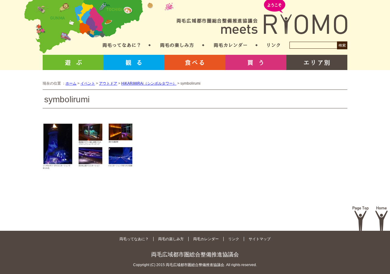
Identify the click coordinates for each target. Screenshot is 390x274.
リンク (273, 45)
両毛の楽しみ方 (177, 45)
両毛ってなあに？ (121, 45)
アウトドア (108, 83)
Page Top (360, 218)
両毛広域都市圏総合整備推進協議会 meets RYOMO (262, 17)
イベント (87, 83)
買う (255, 62)
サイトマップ (260, 239)
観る (134, 62)
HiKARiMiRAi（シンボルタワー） (148, 83)
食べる (195, 62)
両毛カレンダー (230, 45)
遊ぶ (73, 62)
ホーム (71, 83)
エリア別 (316, 62)
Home (381, 218)
